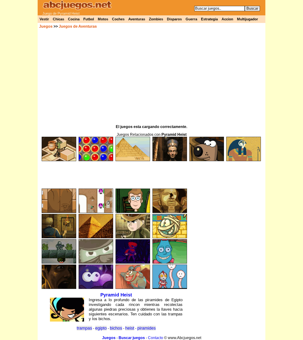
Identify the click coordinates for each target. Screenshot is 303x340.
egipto (101, 328)
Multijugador (247, 19)
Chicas (58, 19)
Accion (227, 19)
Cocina (74, 19)
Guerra (191, 19)
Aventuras (136, 19)
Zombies (156, 19)
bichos (116, 328)
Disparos (174, 19)
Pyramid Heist (116, 294)
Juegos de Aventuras (78, 26)
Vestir (44, 19)
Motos (103, 19)
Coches (118, 19)
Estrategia (209, 19)
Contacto (155, 338)
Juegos (46, 26)
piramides (146, 328)
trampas (84, 328)
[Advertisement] (151, 172)
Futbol (88, 19)
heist (129, 328)
